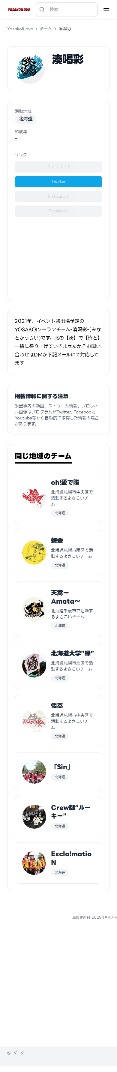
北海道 (25, 119)
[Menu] (106, 10)
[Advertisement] (58, 255)
